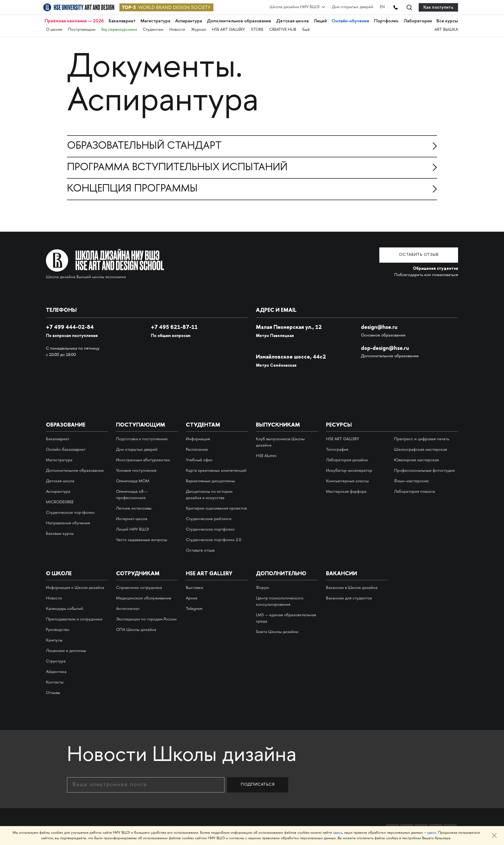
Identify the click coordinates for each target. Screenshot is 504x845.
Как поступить (438, 7)
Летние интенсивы (133, 508)
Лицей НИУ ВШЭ (132, 529)
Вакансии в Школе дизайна (351, 588)
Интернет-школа (131, 519)
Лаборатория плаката (414, 492)
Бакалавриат (122, 21)
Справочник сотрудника (139, 588)
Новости (177, 30)
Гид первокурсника (119, 30)
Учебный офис (199, 460)
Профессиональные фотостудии (424, 471)
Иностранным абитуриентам (143, 460)
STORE (257, 30)
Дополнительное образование (239, 21)
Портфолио (386, 21)
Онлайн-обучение (350, 21)
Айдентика (56, 672)
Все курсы (447, 21)
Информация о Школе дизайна (75, 588)
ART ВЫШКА (446, 30)
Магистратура (155, 21)
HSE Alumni (266, 456)
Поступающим (81, 30)
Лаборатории (417, 21)
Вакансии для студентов (349, 598)
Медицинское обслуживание (143, 598)
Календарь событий (64, 609)
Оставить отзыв (419, 255)
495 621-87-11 (174, 326)
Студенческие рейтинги (209, 519)
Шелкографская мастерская (420, 450)
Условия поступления (136, 471)
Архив (191, 598)
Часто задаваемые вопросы (141, 540)
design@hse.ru (379, 326)
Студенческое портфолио (70, 513)
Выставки (194, 588)
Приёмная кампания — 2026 (74, 21)
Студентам (153, 30)
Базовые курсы (60, 534)
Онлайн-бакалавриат (66, 450)
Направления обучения (68, 523)
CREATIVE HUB (282, 30)
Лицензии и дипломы (66, 651)
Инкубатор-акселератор (349, 471)
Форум (262, 588)
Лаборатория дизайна (347, 460)
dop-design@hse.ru (385, 347)
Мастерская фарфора (346, 492)
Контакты (55, 682)
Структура (56, 661)
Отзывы (53, 693)
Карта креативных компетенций (216, 471)
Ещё (306, 30)
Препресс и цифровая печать (421, 439)
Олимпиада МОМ (132, 481)
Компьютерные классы (347, 481)
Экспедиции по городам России (146, 619)
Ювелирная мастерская (416, 460)
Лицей (320, 21)
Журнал (198, 30)
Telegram (194, 609)
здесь (337, 833)
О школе (54, 30)
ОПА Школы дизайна (136, 630)
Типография (337, 450)
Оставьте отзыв (200, 550)
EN (382, 7)
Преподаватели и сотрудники (74, 619)
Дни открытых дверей (352, 7)
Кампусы (54, 640)
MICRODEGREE (60, 502)
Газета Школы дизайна (277, 632)
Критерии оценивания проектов (216, 508)
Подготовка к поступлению (142, 439)
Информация (198, 439)
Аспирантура (188, 21)
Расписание (197, 450)
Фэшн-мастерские (411, 481)
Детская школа (292, 21)
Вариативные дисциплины (210, 481)
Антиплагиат (128, 609)
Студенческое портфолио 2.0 (213, 540)
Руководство (57, 630)
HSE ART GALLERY (228, 30)
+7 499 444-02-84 (70, 326)
